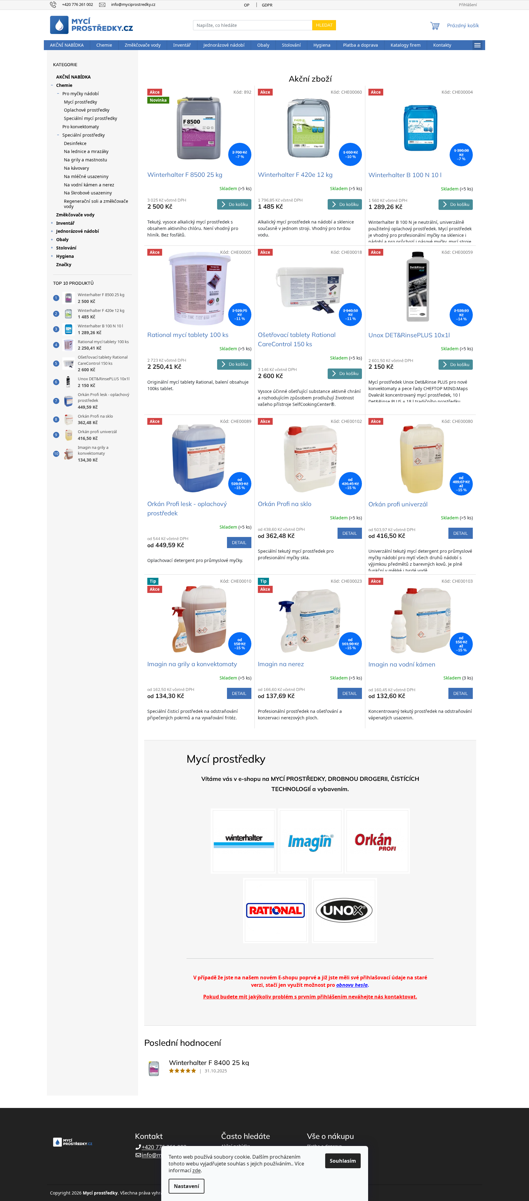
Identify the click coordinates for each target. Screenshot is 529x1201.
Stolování (66, 248)
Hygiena (65, 256)
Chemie (64, 85)
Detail (239, 542)
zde (196, 1170)
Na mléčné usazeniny (86, 176)
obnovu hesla (352, 985)
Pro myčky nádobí (80, 93)
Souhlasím (343, 1160)
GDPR (267, 5)
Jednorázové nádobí (77, 231)
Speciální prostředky (83, 135)
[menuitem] (67, 45)
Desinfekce (75, 143)
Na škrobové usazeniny (88, 193)
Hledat (324, 25)
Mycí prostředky (80, 102)
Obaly (62, 239)
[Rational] (275, 910)
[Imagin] (310, 840)
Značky (63, 264)
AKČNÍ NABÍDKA (73, 77)
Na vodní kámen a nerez (89, 185)
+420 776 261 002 (164, 1147)
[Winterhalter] (243, 840)
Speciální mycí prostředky (90, 118)
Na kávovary (76, 168)
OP (247, 5)
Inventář (65, 223)
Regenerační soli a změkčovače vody (96, 203)
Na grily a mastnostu (85, 160)
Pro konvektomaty (80, 127)
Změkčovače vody (75, 215)
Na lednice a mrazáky (86, 151)
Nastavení (186, 1186)
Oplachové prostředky (86, 110)
